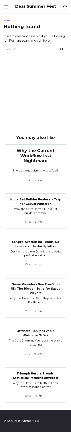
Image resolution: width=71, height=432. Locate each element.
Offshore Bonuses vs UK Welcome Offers (36, 333)
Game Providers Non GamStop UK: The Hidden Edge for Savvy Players (35, 289)
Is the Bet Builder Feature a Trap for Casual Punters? (35, 202)
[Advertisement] (35, 90)
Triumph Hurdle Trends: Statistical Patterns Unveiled (35, 375)
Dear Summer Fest (35, 6)
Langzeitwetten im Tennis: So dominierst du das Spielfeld (35, 244)
